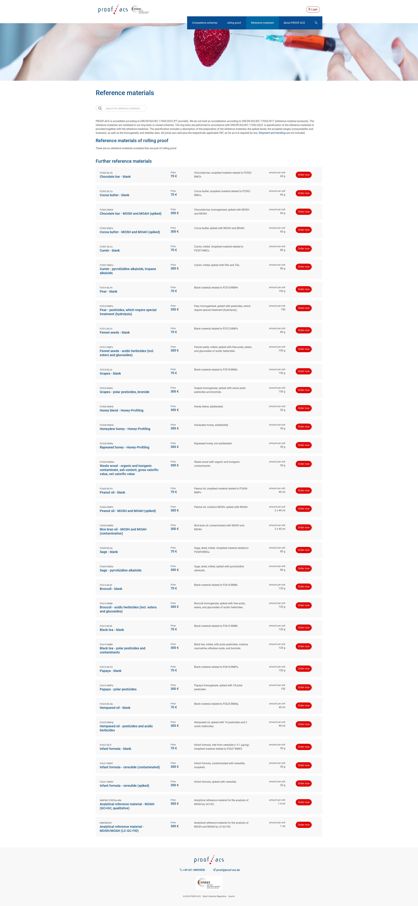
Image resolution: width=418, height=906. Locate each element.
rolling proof (155, 140)
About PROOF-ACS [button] (294, 22)
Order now (304, 174)
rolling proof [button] (234, 22)
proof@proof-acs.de (228, 870)
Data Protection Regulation (214, 896)
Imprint (231, 896)
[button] (316, 22)
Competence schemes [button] (204, 22)
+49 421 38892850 (193, 870)
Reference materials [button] (262, 22)
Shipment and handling (272, 132)
